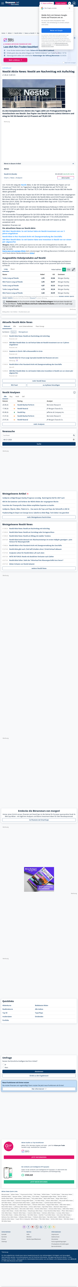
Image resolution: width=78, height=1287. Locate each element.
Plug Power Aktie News (9, 1205)
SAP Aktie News (6, 1203)
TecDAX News (55, 1194)
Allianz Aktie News (52, 1200)
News (12, 178)
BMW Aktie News (63, 1217)
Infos (32, 253)
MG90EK (66, 296)
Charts (6, 178)
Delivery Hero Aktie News (10, 1217)
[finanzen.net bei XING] (45, 1227)
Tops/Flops (39, 1013)
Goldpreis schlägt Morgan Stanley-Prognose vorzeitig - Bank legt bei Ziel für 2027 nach (33, 498)
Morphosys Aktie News (35, 1211)
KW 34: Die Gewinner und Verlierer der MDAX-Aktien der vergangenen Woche (30, 502)
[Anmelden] (74, 3)
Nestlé (23, 185)
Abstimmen (39, 1071)
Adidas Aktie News (20, 1215)
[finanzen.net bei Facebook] (28, 1227)
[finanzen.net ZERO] (39, 40)
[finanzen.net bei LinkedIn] (41, 1227)
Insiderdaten (7, 1017)
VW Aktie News (6, 1221)
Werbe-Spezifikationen (34, 1239)
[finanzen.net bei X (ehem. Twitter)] (37, 1227)
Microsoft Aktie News (66, 1200)
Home (3, 33)
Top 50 (4, 1013)
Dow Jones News (67, 1194)
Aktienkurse (6, 1005)
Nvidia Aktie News (7, 1198)
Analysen (19, 178)
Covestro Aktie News (33, 1213)
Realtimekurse (7, 1009)
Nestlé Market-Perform (25, 405)
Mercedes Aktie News (26, 1209)
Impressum (55, 1234)
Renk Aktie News (7, 1207)
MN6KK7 (4, 298)
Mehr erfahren (14, 60)
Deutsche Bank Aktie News (21, 1203)
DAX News (37, 1194)
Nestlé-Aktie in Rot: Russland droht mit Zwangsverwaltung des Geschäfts (32, 236)
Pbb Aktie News (44, 1219)
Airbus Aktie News (35, 1207)
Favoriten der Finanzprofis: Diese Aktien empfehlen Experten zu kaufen (28, 505)
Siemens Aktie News (48, 1213)
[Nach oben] (73, 1284)
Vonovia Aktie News (55, 1209)
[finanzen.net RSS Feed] (54, 1227)
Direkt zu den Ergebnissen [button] (39, 1076)
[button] (47, 3)
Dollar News (27, 1196)
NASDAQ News (6, 1196)
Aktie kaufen (66, 178)
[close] (69, 8)
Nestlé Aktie (18, 33)
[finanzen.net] (12, 2)
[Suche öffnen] (69, 3)
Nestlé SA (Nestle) (10, 174)
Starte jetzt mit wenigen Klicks (14, 251)
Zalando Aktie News (8, 1219)
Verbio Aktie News (56, 1219)
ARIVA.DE (73, 1259)
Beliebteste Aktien (41, 1005)
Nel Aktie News (32, 1215)
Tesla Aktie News (36, 1198)
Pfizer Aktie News (67, 1211)
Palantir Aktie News (19, 1213)
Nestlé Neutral (22, 409)
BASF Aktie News (49, 1198)
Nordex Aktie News (41, 1209)
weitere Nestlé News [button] (39, 568)
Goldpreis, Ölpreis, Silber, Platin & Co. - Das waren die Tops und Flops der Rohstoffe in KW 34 (35, 509)
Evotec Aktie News (20, 1211)
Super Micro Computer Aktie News (27, 1219)
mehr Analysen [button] (39, 424)
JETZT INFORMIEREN (39, 1157)
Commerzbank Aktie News (52, 1203)
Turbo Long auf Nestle (10, 278)
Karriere (4, 1237)
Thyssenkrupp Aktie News (10, 1209)
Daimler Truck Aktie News (47, 1215)
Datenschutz (55, 1237)
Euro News (35, 1196)
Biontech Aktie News (60, 1207)
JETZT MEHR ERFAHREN (39, 1182)
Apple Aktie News (37, 1203)
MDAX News (46, 1194)
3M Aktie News (68, 1219)
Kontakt (4, 1234)
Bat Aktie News (52, 1217)
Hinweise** (33, 298)
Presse (4, 1239)
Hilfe (28, 1234)
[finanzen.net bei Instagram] (24, 1227)
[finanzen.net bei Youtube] (32, 1227)
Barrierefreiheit (56, 1246)
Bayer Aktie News (61, 1198)
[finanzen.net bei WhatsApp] (49, 1227)
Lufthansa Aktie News (20, 1207)
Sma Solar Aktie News (64, 1215)
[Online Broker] (13, 4)
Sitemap (4, 1241)
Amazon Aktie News (8, 1200)
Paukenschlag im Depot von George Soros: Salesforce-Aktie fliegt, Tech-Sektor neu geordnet (35, 513)
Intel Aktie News (7, 1213)
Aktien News (15, 1194)
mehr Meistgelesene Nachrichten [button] (39, 517)
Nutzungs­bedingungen (58, 1241)
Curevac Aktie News (62, 1213)
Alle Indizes (39, 1009)
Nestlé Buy (21, 412)
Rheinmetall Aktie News (22, 1198)
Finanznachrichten (26, 1194)
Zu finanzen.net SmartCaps (39, 820)
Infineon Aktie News (38, 1205)
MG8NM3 (61, 296)
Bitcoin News (62, 1196)
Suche (39, 444)
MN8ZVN (10, 298)
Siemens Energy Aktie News (24, 1200)
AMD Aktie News (68, 1209)
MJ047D (72, 296)
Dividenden (39, 1017)
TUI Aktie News (39, 1200)
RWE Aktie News (65, 1205)
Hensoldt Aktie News (24, 1205)
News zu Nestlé (29, 33)
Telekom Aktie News (39, 1217)
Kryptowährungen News (48, 1196)
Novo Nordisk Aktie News (52, 1211)
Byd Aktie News (47, 1207)
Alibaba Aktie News (25, 1217)
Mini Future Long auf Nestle (12, 282)
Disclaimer (54, 1239)
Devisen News (17, 1196)
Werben (29, 1237)
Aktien (10, 33)
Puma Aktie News (7, 1215)
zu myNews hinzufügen (51, 385)
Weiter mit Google (56, 30)
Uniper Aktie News (7, 1211)
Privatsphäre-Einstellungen (60, 1244)
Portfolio (5, 1020)
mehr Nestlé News (39, 381)
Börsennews (5, 1194)
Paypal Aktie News (52, 1205)
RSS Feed (14, 385)
